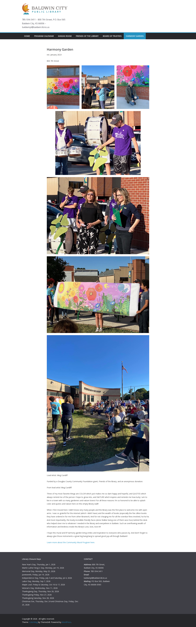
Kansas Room (65, 36)
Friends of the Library (87, 36)
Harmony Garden (135, 36)
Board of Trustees (112, 36)
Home (27, 36)
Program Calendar (44, 36)
